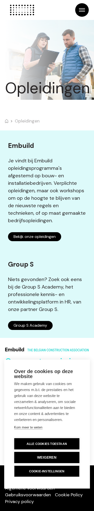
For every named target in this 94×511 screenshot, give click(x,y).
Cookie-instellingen (47, 471)
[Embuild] (22, 10)
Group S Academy (30, 325)
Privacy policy (19, 502)
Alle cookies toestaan (47, 444)
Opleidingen (27, 121)
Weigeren (46, 457)
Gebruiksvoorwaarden (28, 495)
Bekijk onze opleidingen (35, 236)
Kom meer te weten (28, 427)
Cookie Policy (69, 495)
